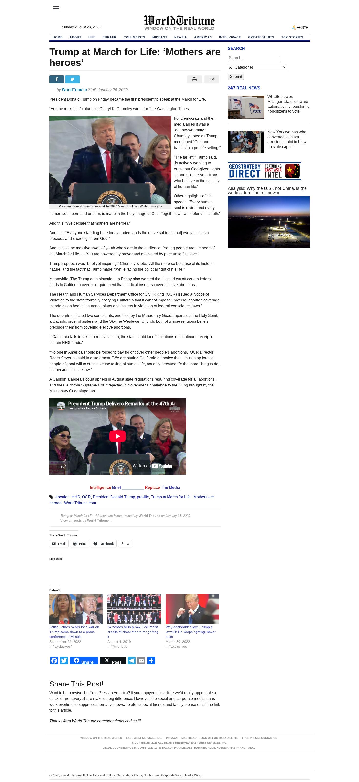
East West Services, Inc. (144, 737)
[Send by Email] (212, 79)
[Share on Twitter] (73, 79)
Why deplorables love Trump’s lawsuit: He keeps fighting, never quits (191, 632)
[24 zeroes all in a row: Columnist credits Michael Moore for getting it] (134, 609)
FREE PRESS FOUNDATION (259, 737)
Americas (203, 37)
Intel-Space (230, 37)
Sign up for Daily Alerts (219, 737)
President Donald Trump (114, 497)
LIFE (91, 37)
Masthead (189, 737)
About (75, 37)
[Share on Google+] (89, 79)
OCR (86, 497)
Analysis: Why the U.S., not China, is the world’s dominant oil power (267, 190)
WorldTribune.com (80, 503)
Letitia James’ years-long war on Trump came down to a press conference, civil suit (74, 632)
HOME (58, 37)
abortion (62, 497)
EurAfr (109, 37)
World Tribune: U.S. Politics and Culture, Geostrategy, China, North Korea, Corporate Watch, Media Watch (131, 775)
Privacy (172, 737)
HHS (76, 497)
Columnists (134, 37)
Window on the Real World (101, 737)
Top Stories (292, 37)
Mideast (159, 37)
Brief (117, 487)
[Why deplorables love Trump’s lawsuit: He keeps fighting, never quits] (192, 609)
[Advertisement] (269, 298)
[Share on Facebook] (57, 79)
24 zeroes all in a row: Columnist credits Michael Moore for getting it (132, 632)
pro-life (143, 497)
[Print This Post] (194, 79)
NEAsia (180, 37)
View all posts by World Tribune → (86, 520)
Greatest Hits (261, 37)
